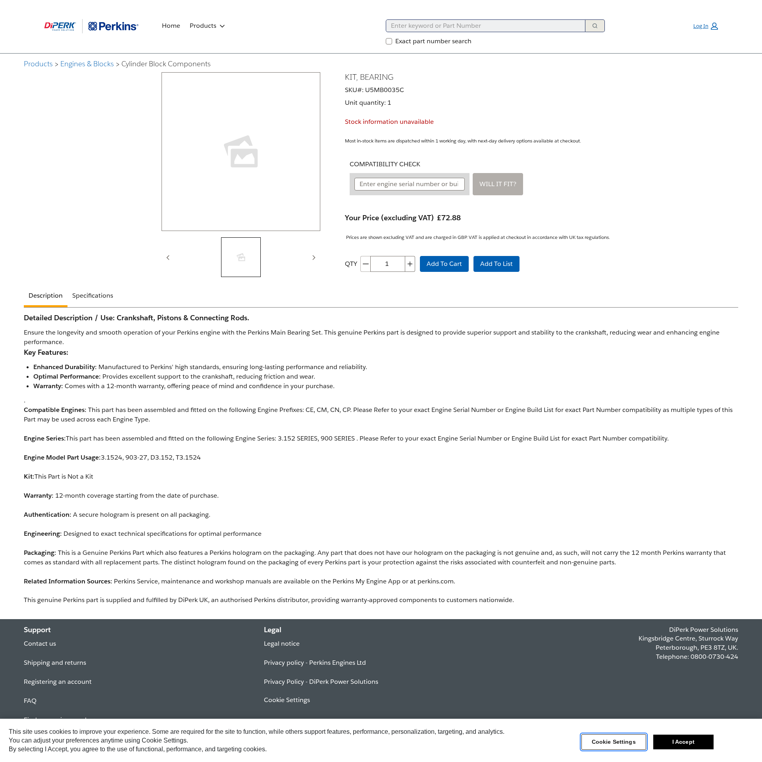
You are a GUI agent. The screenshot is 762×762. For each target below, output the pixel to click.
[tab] (241, 257)
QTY (351, 264)
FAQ (30, 701)
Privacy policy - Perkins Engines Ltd (315, 662)
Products (203, 25)
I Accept (683, 742)
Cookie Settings (614, 742)
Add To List (496, 264)
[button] (705, 26)
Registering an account (58, 681)
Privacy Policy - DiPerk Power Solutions (321, 681)
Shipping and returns (55, 662)
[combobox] (482, 26)
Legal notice (282, 643)
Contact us (40, 643)
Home (171, 25)
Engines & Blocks (87, 63)
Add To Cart (444, 264)
